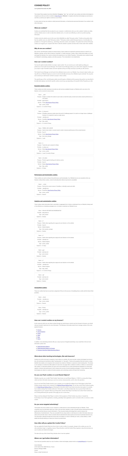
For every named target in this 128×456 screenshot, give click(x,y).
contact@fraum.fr (82, 441)
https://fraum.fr (58, 15)
